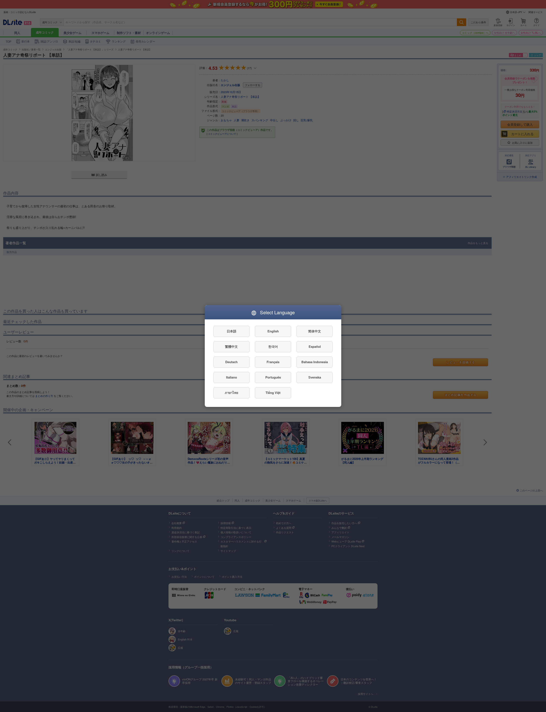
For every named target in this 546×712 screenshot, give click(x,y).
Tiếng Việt (273, 392)
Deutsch (231, 362)
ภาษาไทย (231, 392)
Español (315, 346)
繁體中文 (231, 346)
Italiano (231, 377)
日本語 (231, 331)
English (273, 331)
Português (273, 377)
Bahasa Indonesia (314, 362)
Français (273, 362)
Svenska (314, 377)
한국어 (273, 346)
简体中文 (314, 331)
